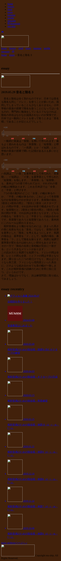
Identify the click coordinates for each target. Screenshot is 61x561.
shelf (10, 9)
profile (11, 18)
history (11, 6)
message (12, 20)
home (10, 4)
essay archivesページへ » (14, 542)
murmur (11, 15)
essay (10, 12)
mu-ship (11, 26)
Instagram (15, 23)
